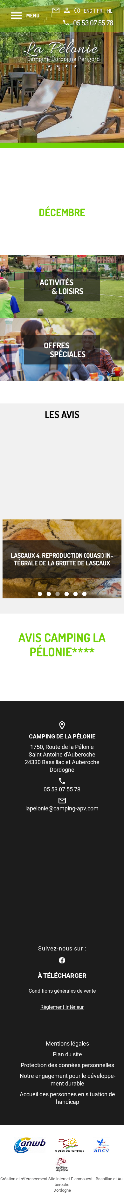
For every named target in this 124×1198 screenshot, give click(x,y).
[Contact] (55, 10)
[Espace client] (67, 10)
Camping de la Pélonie (62, 736)
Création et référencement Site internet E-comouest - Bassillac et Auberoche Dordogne (62, 1184)
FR (100, 11)
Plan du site (67, 1054)
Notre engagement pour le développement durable (67, 1079)
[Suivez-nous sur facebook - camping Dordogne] (62, 959)
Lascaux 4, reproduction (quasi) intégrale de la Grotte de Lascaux (62, 559)
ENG (88, 11)
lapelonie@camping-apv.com (62, 808)
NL (109, 11)
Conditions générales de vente (62, 991)
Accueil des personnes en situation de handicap (67, 1098)
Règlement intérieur (62, 1007)
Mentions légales (67, 1043)
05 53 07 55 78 (93, 22)
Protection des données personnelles (67, 1065)
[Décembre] (62, 54)
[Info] (77, 10)
